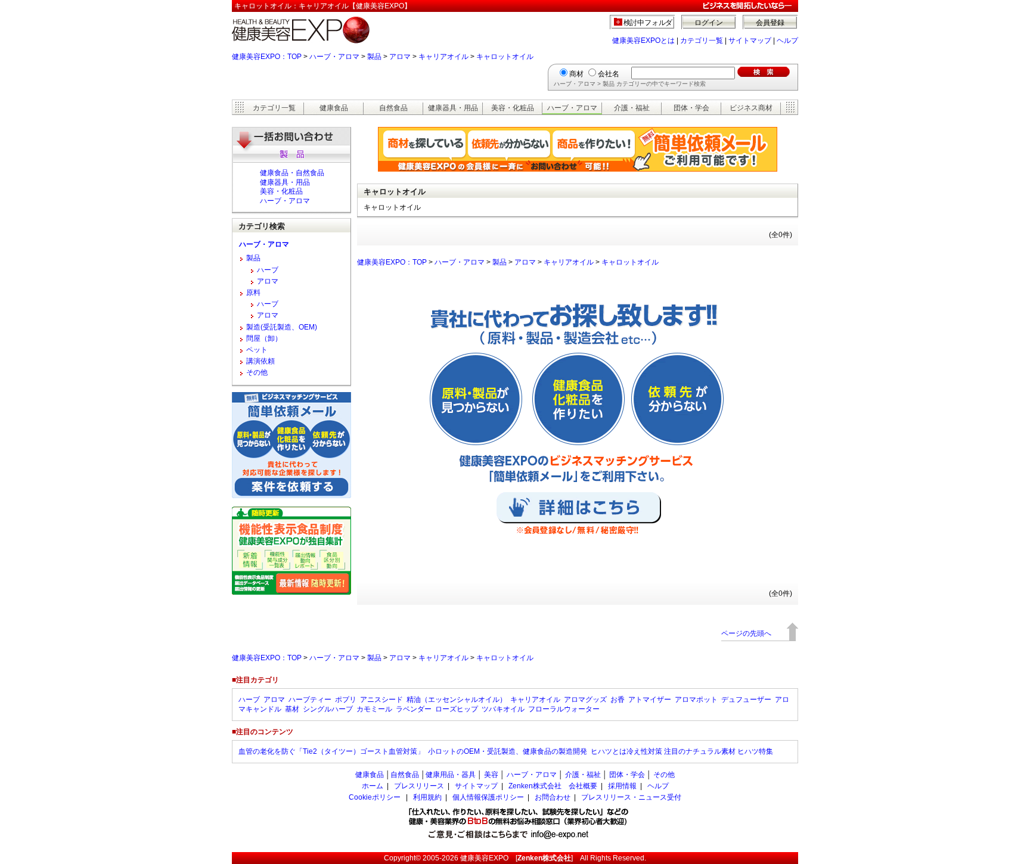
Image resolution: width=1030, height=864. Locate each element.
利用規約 (427, 797)
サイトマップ (749, 40)
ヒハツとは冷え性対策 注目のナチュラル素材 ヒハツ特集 (682, 751)
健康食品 (333, 108)
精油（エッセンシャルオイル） (457, 699)
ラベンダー (414, 709)
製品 (374, 56)
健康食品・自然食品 (292, 173)
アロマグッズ (585, 699)
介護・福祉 (632, 108)
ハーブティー (309, 699)
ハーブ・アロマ (334, 56)
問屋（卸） (264, 338)
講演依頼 (260, 361)
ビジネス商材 (751, 108)
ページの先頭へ (746, 633)
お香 (617, 699)
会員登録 (770, 22)
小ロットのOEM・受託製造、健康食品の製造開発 (507, 751)
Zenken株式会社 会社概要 (552, 786)
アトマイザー (649, 699)
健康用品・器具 (451, 774)
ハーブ (267, 270)
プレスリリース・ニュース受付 (631, 797)
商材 (576, 74)
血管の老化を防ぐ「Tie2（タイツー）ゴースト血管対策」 (331, 751)
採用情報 (622, 786)
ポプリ (345, 699)
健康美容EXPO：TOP (267, 56)
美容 (491, 774)
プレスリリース (419, 786)
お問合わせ (552, 797)
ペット (257, 350)
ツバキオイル (503, 709)
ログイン (708, 22)
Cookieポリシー (375, 797)
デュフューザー (746, 699)
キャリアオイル (443, 56)
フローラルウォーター (564, 709)
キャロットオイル (504, 56)
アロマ (400, 56)
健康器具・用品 (453, 108)
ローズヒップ (456, 709)
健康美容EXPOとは (643, 40)
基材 (292, 709)
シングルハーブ (328, 709)
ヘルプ (787, 40)
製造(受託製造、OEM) (281, 327)
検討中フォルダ (648, 22)
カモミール (374, 709)
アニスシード (381, 699)
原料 (253, 292)
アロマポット (696, 699)
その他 (257, 372)
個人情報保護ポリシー (488, 797)
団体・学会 (691, 108)
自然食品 (393, 108)
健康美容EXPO (484, 858)
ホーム (372, 786)
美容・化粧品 (512, 108)
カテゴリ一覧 (701, 40)
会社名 (608, 74)
